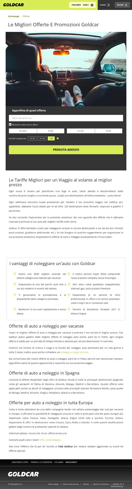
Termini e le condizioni (41, 462)
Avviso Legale (53, 484)
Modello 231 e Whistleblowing (117, 485)
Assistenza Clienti (20, 462)
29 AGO (22, 130)
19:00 (50, 130)
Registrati (71, 462)
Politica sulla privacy (71, 484)
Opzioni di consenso (101, 484)
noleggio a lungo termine (74, 352)
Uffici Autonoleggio (50, 439)
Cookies (86, 484)
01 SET (81, 130)
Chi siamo (58, 462)
